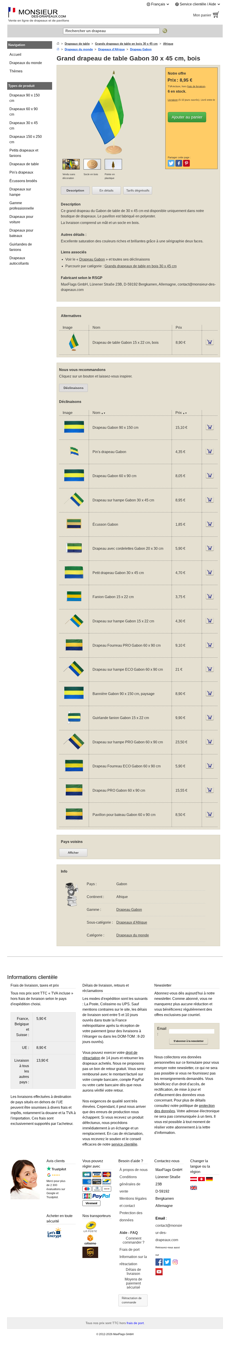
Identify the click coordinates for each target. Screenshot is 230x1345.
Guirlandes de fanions (20, 247)
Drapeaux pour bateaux (21, 233)
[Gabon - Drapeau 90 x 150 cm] (74, 437)
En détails (106, 190)
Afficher (73, 852)
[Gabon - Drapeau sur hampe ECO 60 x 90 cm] (74, 679)
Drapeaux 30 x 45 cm (23, 125)
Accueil (15, 54)
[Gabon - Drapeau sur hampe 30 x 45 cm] (74, 509)
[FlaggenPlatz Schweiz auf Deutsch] (201, 1180)
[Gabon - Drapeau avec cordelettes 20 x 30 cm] (74, 558)
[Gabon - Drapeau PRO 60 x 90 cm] (74, 800)
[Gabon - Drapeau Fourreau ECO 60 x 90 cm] (74, 776)
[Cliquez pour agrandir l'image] (112, 156)
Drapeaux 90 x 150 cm (24, 98)
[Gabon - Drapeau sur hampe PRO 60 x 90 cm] (74, 751)
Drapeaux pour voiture (21, 219)
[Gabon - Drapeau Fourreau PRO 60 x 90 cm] (74, 655)
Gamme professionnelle (21, 205)
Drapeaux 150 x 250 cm (25, 139)
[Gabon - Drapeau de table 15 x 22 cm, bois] (74, 352)
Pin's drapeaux (21, 172)
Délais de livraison (133, 1272)
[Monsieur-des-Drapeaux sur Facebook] (159, 1264)
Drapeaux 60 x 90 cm (23, 111)
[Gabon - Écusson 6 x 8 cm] (74, 534)
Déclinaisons (74, 388)
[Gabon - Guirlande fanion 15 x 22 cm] (74, 727)
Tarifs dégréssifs (137, 190)
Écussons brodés (23, 181)
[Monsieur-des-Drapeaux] (59, 15)
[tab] (75, 190)
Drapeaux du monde (25, 63)
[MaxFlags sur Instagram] (175, 1264)
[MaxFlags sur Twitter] (167, 1264)
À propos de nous (133, 1170)
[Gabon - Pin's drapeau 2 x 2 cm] (74, 461)
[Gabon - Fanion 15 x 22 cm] (74, 606)
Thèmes (15, 71)
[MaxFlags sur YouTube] (159, 1274)
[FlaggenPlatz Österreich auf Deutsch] (193, 1180)
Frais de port (129, 1249)
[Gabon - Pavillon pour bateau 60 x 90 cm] (74, 824)
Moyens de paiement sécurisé (133, 1283)
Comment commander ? (133, 1240)
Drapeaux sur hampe (20, 192)
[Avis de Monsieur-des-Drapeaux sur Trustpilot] (56, 1170)
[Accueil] (58, 43)
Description (75, 190)
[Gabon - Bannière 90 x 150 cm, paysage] (74, 703)
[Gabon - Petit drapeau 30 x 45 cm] (74, 582)
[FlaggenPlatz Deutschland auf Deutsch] (209, 1180)
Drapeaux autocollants (19, 260)
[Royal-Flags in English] (193, 1189)
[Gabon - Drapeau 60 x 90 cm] (74, 485)
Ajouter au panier (187, 117)
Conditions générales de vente (129, 1184)
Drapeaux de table (24, 164)
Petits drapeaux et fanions (23, 153)
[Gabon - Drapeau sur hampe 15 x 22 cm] (74, 630)
